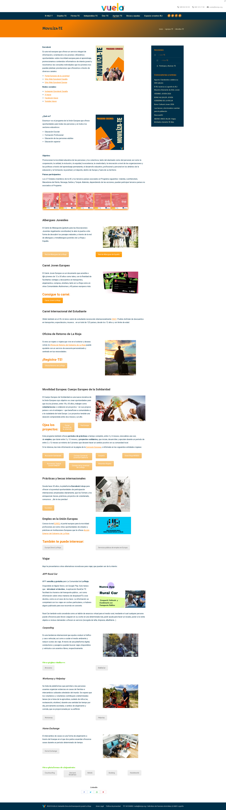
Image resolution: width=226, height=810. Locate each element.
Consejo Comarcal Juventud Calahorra (80, 456)
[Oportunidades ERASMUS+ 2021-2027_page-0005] (120, 201)
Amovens (48, 668)
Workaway (49, 718)
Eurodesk (48, 508)
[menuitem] (48, 16)
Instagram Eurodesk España (56, 91)
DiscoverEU (158, 115)
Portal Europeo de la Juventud (57, 76)
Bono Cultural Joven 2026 (164, 104)
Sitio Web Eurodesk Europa (56, 82)
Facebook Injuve (51, 98)
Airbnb (89, 773)
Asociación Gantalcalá (53, 456)
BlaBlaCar (101, 668)
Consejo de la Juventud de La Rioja (80, 466)
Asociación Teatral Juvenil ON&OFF (54, 464)
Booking (112, 773)
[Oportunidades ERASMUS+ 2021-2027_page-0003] (85, 201)
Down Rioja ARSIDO (132, 456)
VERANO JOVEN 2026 (162, 94)
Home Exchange (51, 751)
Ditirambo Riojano (104, 464)
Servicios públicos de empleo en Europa (112, 548)
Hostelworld (134, 773)
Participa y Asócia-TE (167, 66)
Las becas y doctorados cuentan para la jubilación (167, 109)
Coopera (101, 456)
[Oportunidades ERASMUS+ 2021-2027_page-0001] (51, 201)
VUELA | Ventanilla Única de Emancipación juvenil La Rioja (71, 806)
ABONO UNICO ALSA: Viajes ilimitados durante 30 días (165, 120)
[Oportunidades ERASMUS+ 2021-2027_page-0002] (68, 201)
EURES (57, 524)
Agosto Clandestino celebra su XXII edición (166, 81)
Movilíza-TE (163, 60)
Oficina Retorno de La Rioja (55, 366)
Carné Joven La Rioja (52, 300)
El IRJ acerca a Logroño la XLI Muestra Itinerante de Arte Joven (167, 88)
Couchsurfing (50, 773)
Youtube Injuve (51, 101)
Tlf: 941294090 (128, 806)
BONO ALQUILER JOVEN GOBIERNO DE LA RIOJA (163, 99)
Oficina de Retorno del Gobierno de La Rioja (68, 345)
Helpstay (101, 718)
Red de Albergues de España (108, 254)
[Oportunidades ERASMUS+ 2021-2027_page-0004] (102, 201)
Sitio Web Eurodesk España (56, 79)
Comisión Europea (93, 447)
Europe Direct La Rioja (53, 548)
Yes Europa (84, 425)
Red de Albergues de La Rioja (55, 254)
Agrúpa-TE (161, 55)
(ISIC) (114, 319)
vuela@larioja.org (140, 806)
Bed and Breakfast (72, 774)
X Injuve (48, 95)
